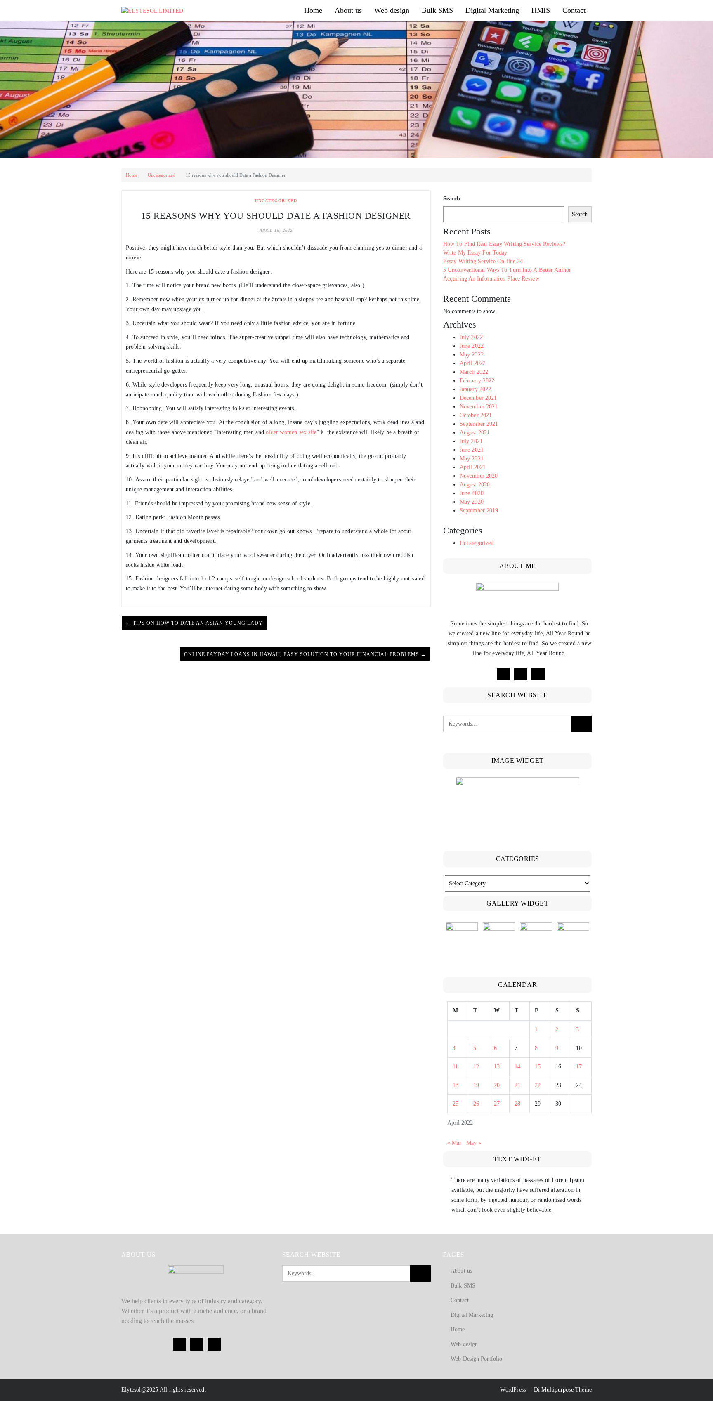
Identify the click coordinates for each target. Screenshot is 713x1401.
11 (455, 1067)
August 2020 (475, 484)
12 (476, 1067)
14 (517, 1067)
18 (455, 1085)
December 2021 (478, 398)
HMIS (540, 10)
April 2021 (473, 467)
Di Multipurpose (552, 1390)
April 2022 (473, 363)
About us (348, 10)
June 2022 (472, 346)
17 (579, 1067)
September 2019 (479, 510)
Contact (574, 10)
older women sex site (291, 432)
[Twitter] (520, 674)
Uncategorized (161, 174)
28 (517, 1104)
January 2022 (475, 389)
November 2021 (479, 406)
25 (455, 1104)
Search (451, 199)
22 (538, 1085)
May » (473, 1143)
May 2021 (472, 458)
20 (497, 1085)
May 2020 (472, 502)
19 (476, 1085)
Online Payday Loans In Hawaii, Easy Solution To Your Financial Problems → (305, 654)
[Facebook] (503, 674)
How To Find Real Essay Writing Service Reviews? (504, 244)
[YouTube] (538, 674)
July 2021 (471, 441)
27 (497, 1104)
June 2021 (472, 450)
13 (497, 1067)
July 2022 (471, 337)
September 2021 (479, 424)
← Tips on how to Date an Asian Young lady (194, 623)
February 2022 (477, 380)
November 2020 (479, 476)
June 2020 (472, 493)
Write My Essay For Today (475, 253)
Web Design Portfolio (476, 1359)
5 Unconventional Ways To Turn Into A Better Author (507, 270)
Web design (391, 10)
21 (517, 1085)
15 (538, 1067)
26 (476, 1104)
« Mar (454, 1143)
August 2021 (475, 432)
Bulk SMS (437, 10)
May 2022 (472, 354)
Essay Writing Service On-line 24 (483, 261)
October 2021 (476, 415)
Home (313, 10)
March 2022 (474, 372)
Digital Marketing (492, 10)
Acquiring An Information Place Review (491, 279)
